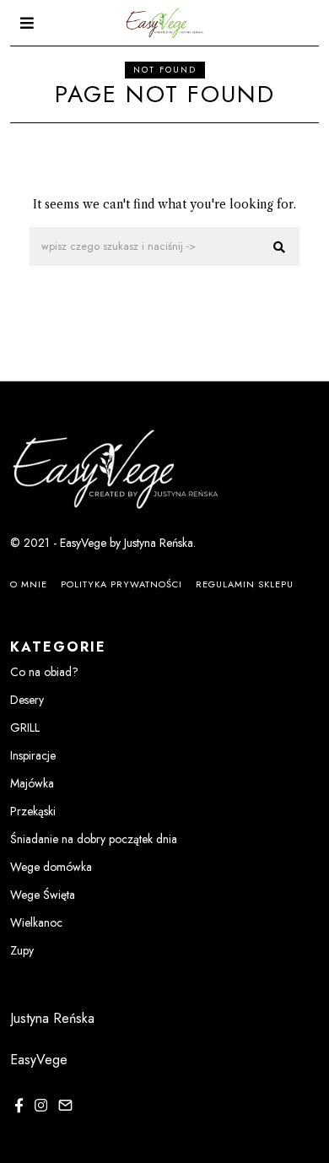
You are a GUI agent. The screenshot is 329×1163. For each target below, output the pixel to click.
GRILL (25, 727)
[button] (279, 247)
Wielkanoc (36, 922)
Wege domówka (51, 866)
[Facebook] (19, 1105)
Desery (27, 699)
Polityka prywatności (121, 584)
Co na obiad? (44, 671)
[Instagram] (40, 1105)
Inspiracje (33, 755)
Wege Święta (42, 894)
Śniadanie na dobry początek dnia (93, 838)
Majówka (32, 783)
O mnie (28, 584)
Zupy (22, 950)
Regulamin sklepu (245, 584)
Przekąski (33, 811)
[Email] (65, 1105)
